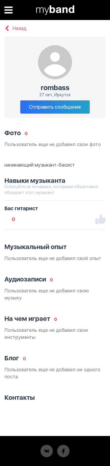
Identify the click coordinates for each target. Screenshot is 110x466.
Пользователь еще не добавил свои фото (52, 144)
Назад (19, 28)
